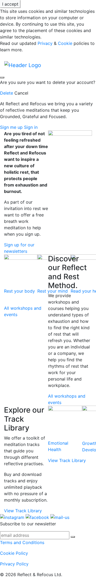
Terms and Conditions (22, 542)
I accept (10, 4)
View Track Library (23, 510)
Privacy (45, 43)
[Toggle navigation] (68, 65)
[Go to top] (2, 77)
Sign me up (12, 127)
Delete (6, 93)
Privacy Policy (14, 564)
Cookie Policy (14, 553)
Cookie (65, 43)
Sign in (31, 127)
